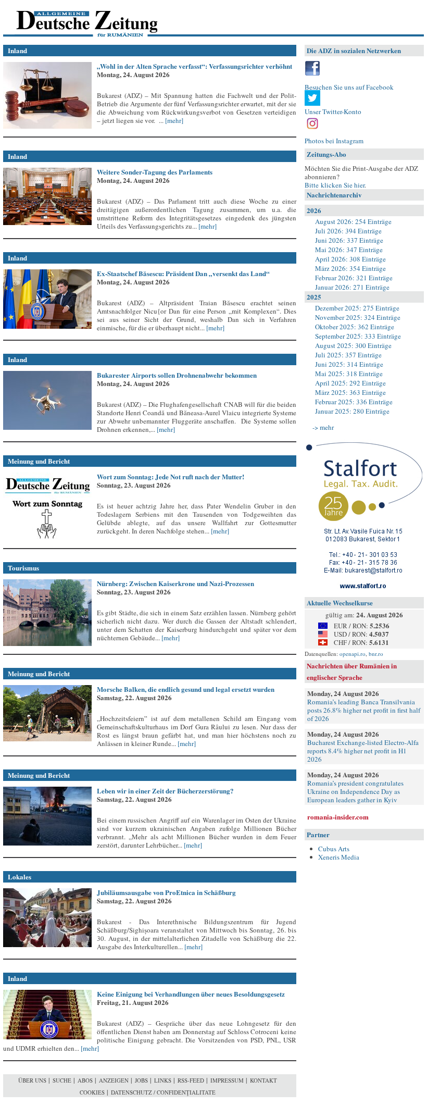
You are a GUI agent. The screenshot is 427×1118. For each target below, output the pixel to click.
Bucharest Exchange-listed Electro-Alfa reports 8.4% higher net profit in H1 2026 (363, 751)
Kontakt (263, 1080)
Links (162, 1080)
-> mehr (323, 427)
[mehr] (173, 120)
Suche (62, 1080)
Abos (85, 1080)
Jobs (141, 1080)
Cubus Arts (333, 848)
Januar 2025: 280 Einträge (352, 411)
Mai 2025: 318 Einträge (349, 373)
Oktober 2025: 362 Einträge (354, 326)
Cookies (92, 1092)
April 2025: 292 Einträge (350, 383)
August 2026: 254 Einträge (353, 221)
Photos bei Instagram (334, 140)
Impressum (227, 1080)
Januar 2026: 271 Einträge (352, 287)
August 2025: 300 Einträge (353, 345)
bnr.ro (376, 653)
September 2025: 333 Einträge (358, 336)
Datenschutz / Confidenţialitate (163, 1092)
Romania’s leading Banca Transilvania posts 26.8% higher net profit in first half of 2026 (363, 710)
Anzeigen (114, 1080)
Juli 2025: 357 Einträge (348, 355)
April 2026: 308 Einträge (350, 259)
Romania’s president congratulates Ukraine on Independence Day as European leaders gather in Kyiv (355, 791)
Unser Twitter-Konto (333, 111)
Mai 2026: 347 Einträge (349, 249)
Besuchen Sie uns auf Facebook (349, 87)
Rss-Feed (191, 1080)
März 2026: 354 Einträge (350, 268)
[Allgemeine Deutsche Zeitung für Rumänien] (74, 18)
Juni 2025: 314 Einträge (349, 364)
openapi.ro (353, 653)
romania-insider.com (338, 817)
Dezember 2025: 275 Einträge (357, 308)
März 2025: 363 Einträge (350, 392)
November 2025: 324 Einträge (357, 317)
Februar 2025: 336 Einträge (354, 401)
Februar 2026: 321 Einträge (354, 278)
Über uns (32, 1080)
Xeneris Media (338, 857)
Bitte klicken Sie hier (335, 185)
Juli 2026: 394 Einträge (348, 231)
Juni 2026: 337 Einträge (349, 240)
